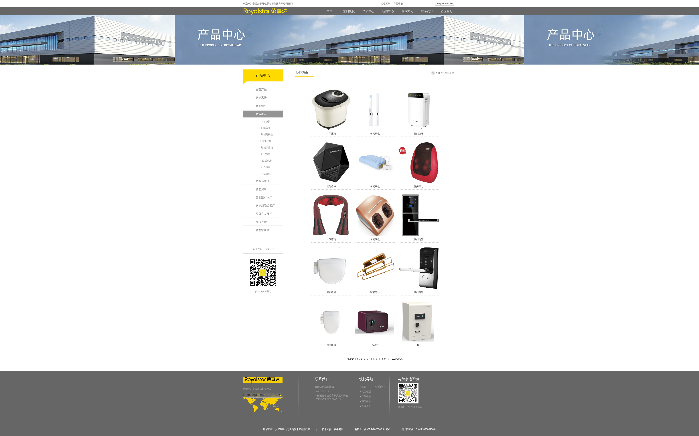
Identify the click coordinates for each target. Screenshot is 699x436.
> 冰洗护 (265, 121)
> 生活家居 (266, 160)
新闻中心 (388, 11)
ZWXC (375, 345)
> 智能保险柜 (266, 147)
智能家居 (261, 97)
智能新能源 (262, 181)
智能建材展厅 (264, 197)
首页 (329, 11)
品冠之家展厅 (264, 213)
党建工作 (385, 3)
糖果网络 (338, 429)
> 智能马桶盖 (266, 134)
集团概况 (349, 11)
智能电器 (418, 239)
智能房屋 (261, 189)
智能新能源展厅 (265, 205)
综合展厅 (261, 221)
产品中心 (398, 3)
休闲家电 (331, 133)
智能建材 (261, 105)
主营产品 (261, 89)
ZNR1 (419, 345)
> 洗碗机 (265, 173)
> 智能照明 (266, 141)
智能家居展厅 (264, 230)
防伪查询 (446, 11)
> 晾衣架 (265, 128)
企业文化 (407, 11)
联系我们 (427, 11)
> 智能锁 (265, 154)
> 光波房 (265, 167)
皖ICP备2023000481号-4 (377, 429)
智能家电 (261, 113)
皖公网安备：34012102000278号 (419, 429)
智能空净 (418, 133)
